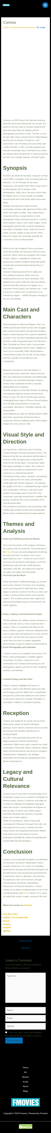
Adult (23, 27)
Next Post (25, 948)
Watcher (7, 931)
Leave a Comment (11, 27)
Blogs (25, 1091)
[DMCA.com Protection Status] (25, 1126)
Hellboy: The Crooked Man (15, 917)
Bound (6, 921)
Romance (31, 27)
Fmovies (28, 905)
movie (9, 552)
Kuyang (6, 924)
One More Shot (10, 914)
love (25, 893)
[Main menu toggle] (45, 5)
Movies (25, 1077)
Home (25, 1067)
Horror (25, 1086)
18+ (25, 1072)
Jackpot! (7, 927)
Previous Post (25, 941)
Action (25, 1082)
